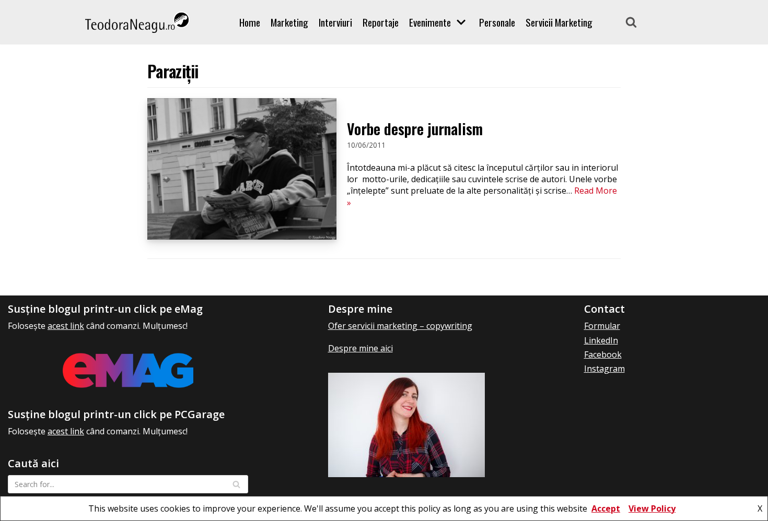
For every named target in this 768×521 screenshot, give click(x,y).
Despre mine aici (360, 348)
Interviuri (335, 22)
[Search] (631, 22)
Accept (605, 508)
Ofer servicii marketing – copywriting (400, 325)
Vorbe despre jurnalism (415, 128)
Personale (497, 22)
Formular (602, 325)
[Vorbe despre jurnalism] (241, 236)
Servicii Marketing (559, 22)
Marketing (289, 22)
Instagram (604, 368)
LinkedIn (601, 340)
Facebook (603, 354)
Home (249, 22)
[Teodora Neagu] (137, 22)
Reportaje (381, 22)
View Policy (652, 508)
